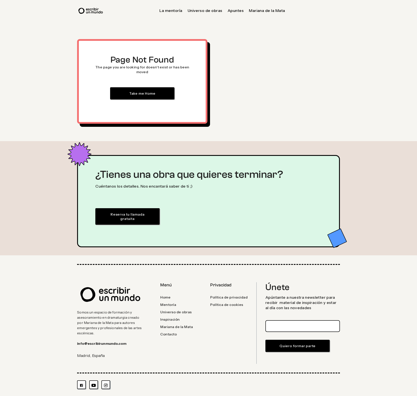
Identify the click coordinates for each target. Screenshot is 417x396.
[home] (91, 11)
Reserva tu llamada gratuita (127, 216)
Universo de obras (205, 10)
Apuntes (236, 10)
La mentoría (170, 10)
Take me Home (142, 93)
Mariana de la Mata (267, 10)
